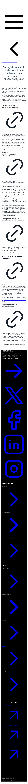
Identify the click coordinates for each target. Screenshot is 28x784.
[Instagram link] (14, 480)
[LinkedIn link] (14, 456)
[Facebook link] (14, 431)
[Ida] (14, 9)
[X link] (14, 407)
